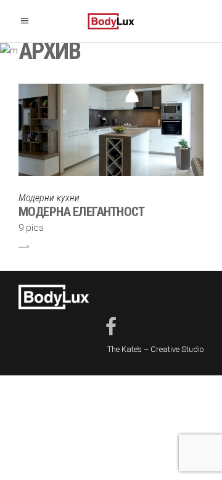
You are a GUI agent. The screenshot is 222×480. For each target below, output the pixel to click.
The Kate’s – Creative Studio (155, 349)
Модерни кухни (49, 198)
